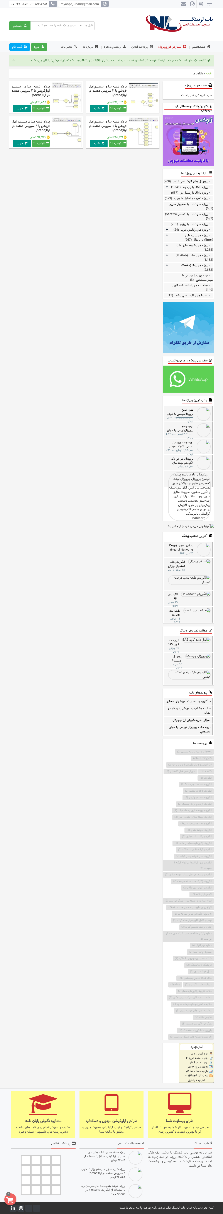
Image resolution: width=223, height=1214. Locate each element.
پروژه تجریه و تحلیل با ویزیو (191, 198)
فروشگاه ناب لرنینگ (199, 965)
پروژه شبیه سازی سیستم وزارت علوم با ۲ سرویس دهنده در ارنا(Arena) (102, 1171)
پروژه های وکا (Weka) (194, 265)
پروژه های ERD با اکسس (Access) (186, 214)
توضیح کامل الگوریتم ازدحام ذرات (192, 920)
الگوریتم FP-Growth (173, 596)
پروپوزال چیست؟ (177, 658)
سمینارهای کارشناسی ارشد (191, 295)
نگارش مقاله (203, 1017)
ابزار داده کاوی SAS (173, 642)
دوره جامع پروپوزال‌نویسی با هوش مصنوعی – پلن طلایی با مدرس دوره (180, 412)
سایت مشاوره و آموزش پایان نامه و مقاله (189, 711)
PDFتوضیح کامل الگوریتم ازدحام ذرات (190, 765)
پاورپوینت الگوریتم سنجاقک (195, 1030)
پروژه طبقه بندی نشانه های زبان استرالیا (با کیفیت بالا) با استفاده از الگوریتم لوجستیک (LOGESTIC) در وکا (102, 1154)
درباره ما (88, 47)
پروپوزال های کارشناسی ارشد (190, 181)
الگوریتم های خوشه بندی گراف (194, 856)
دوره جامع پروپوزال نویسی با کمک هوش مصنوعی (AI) (181, 444)
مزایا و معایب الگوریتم (198, 984)
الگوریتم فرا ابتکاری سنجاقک (195, 850)
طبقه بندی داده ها (174, 613)
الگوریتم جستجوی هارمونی (196, 823)
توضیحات (116, 108)
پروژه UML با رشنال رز (194, 192)
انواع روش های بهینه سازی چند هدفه (190, 907)
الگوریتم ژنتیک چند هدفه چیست (192, 881)
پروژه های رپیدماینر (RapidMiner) (199, 237)
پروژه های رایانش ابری (194, 229)
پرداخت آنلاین (139, 47)
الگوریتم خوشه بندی (199, 830)
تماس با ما (67, 47)
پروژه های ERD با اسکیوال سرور (188, 204)
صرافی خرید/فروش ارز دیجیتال (191, 720)
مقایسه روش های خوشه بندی (194, 1011)
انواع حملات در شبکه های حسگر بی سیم (188, 901)
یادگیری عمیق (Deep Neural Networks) (181, 547)
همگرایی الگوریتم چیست (197, 1024)
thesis (206, 771)
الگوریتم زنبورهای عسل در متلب (193, 843)
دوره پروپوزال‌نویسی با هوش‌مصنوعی (197, 277)
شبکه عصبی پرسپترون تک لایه (193, 958)
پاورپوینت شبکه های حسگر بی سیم (191, 1037)
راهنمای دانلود (112, 47)
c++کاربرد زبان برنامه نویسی (194, 752)
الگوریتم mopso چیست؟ (196, 784)
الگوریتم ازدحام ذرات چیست (195, 804)
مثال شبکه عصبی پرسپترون (195, 978)
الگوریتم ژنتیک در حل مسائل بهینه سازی (188, 875)
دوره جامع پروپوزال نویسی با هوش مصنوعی (190, 729)
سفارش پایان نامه (200, 952)
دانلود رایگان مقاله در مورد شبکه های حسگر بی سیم (189, 936)
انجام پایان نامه (202, 894)
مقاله (175, 984)
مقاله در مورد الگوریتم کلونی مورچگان (190, 998)
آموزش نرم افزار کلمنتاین (180, 771)
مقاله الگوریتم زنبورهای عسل (195, 991)
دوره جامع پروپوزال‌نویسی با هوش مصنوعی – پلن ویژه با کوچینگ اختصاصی (180, 428)
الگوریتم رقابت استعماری (197, 837)
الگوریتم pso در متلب (198, 791)
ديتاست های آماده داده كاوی (190, 285)
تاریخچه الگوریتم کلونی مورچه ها (193, 914)
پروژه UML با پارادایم (195, 187)
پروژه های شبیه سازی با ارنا (191, 245)
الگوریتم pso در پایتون (198, 797)
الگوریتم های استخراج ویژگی (176, 564)
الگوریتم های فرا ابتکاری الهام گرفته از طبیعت (192, 865)
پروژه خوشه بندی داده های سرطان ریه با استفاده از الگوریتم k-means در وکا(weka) (103, 1188)
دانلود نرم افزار (202, 945)
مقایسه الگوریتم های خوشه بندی (192, 1004)
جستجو (18, 25)
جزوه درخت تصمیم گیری (196, 927)
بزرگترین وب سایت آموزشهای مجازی (188, 701)
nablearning (202, 758)
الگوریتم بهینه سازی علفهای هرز (193, 817)
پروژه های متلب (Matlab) (192, 255)
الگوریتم (206, 778)
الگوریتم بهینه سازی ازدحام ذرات (193, 810)
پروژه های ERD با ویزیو (194, 224)
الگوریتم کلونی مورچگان (197, 888)
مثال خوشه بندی (201, 971)
